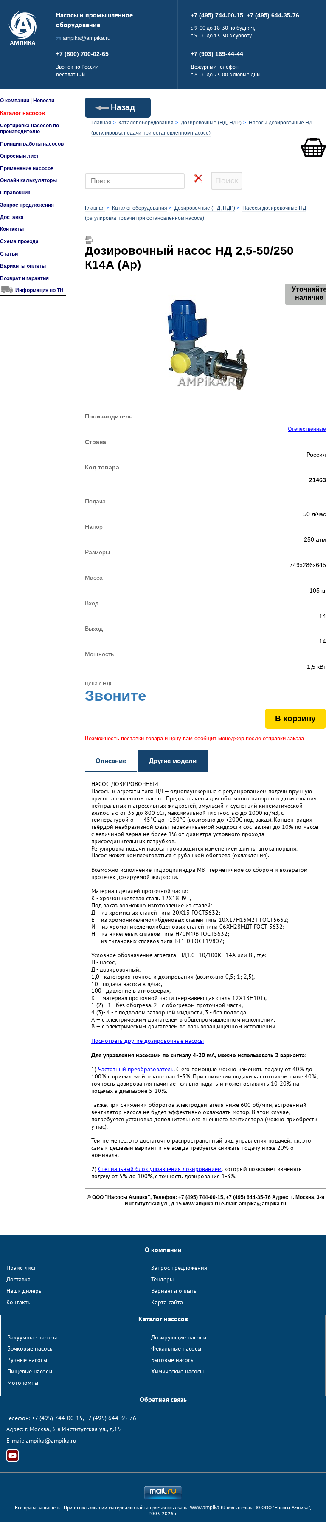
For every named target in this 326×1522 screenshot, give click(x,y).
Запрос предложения (27, 205)
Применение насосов (26, 168)
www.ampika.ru (207, 1508)
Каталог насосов (22, 113)
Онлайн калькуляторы (28, 180)
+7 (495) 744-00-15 (57, 1418)
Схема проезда (19, 241)
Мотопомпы (22, 1383)
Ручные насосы (27, 1360)
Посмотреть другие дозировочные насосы (147, 1041)
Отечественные (307, 429)
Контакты (12, 229)
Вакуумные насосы (32, 1337)
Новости (43, 101)
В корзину (295, 718)
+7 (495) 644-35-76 (273, 15)
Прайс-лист (21, 1268)
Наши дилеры (24, 1291)
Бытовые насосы (172, 1360)
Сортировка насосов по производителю (29, 129)
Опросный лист (19, 156)
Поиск (226, 180)
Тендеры (162, 1279)
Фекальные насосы (176, 1348)
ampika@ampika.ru (86, 38)
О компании (14, 101)
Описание (111, 760)
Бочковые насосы (30, 1348)
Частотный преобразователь (136, 1069)
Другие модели (173, 760)
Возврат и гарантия (24, 278)
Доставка (12, 217)
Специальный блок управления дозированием (160, 1169)
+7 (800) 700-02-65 (82, 54)
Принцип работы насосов (32, 144)
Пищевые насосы (29, 1371)
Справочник (15, 193)
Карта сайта (167, 1302)
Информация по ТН (39, 290)
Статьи (9, 254)
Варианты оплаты (23, 266)
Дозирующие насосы (178, 1337)
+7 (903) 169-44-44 (217, 54)
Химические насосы (177, 1371)
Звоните (115, 695)
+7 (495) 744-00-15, (219, 15)
